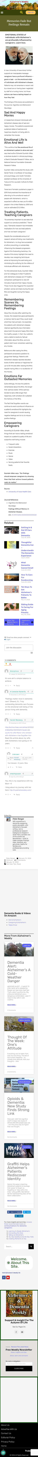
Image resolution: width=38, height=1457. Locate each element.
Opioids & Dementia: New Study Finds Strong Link (18, 1106)
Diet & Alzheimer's (14, 920)
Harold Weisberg (17, 758)
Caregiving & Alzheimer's (17, 922)
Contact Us (6, 1433)
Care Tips (13, 864)
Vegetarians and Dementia (26, 622)
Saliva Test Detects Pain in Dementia (12, 622)
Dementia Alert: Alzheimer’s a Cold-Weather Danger (18, 971)
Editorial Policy (8, 1437)
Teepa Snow (12, 925)
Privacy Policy (7, 1441)
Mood (19, 864)
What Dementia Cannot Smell (27, 565)
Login (8, 639)
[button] (2, 12)
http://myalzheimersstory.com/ (20, 790)
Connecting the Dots (15, 1233)
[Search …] (21, 12)
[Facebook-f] (4, 1277)
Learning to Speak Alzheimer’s (19, 1231)
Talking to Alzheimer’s (15, 1235)
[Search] (31, 1246)
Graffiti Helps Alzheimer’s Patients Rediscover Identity (18, 1171)
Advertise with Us (9, 1429)
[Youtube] (8, 1277)
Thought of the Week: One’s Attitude (17, 1042)
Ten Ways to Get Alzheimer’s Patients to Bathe (26, 592)
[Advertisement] (19, 890)
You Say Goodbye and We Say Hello (21, 1237)
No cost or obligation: (13, 1361)
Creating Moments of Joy (17, 1239)
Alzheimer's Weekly (19, 1)
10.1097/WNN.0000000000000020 (24, 515)
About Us (5, 1425)
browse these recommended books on (18, 1225)
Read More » (11, 1005)
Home (3, 1446)
